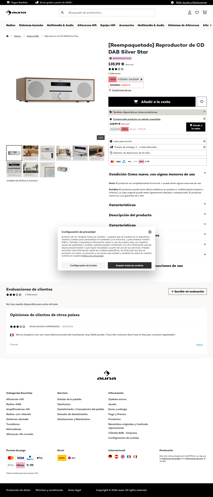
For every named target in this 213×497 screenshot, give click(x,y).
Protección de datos (18, 490)
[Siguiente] (210, 25)
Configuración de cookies (123, 438)
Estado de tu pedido (69, 399)
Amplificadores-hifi (18, 409)
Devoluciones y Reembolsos (73, 419)
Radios (17, 36)
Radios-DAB (13, 404)
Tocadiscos (13, 424)
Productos (114, 419)
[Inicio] (10, 36)
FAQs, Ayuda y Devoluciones (191, 2)
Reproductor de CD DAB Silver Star (62, 36)
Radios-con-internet (18, 414)
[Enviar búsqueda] (62, 12)
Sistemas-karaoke (17, 419)
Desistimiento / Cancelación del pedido (80, 409)
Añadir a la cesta (155, 102)
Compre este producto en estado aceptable (136, 119)
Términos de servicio (194, 458)
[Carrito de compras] (205, 12)
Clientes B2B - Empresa (122, 433)
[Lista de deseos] (197, 12)
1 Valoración (114, 73)
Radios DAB (33, 36)
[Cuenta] (189, 12)
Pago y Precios (117, 414)
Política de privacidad (171, 458)
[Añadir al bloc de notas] (202, 102)
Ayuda (112, 404)
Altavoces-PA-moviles (19, 434)
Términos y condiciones (49, 490)
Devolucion (63, 404)
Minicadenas (13, 429)
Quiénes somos (117, 399)
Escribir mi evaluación (189, 291)
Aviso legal (74, 490)
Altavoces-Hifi (15, 399)
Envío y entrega (117, 409)
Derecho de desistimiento (72, 414)
